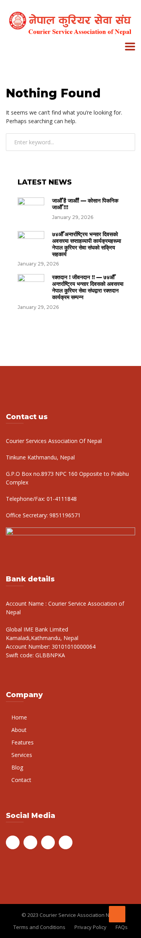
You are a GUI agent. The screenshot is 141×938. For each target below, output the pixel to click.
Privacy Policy (90, 927)
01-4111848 (61, 498)
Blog (17, 767)
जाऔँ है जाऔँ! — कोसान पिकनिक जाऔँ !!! (85, 204)
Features (22, 742)
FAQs (122, 927)
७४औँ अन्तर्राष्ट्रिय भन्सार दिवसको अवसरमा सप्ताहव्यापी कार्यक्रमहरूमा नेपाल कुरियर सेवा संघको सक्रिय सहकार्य (86, 244)
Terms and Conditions (39, 927)
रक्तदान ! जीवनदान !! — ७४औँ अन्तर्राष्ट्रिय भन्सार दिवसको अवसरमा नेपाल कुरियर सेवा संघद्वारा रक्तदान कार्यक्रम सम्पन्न (87, 287)
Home (19, 717)
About (19, 730)
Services (21, 755)
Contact (21, 780)
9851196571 (64, 515)
